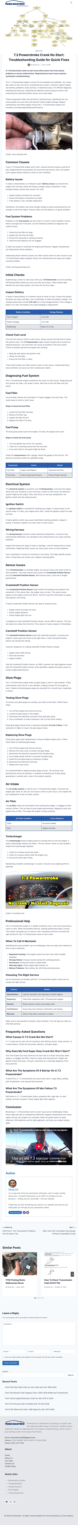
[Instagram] (14, 1502)
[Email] (27, 1212)
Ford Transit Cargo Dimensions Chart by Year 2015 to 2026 (29, 1398)
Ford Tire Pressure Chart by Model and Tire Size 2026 (27, 1404)
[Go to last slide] (5, 1274)
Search (5, 1371)
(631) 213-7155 (17, 1443)
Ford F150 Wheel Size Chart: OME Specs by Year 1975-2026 (29, 1409)
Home (7, 1455)
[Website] (24, 1212)
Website (57, 1351)
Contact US (9, 1464)
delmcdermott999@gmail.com (23, 1438)
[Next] (72, 1274)
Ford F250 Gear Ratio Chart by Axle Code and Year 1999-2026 (31, 1387)
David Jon (36, 65)
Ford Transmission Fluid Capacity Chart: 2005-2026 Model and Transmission (36, 1393)
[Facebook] (6, 1502)
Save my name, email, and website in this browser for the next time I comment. (34, 1357)
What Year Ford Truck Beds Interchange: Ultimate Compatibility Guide (59, 1231)
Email (31, 1351)
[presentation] (19, 1263)
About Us (9, 1458)
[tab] (34, 1297)
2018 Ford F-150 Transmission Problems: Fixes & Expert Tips (19, 1231)
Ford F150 (39, 51)
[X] (10, 1502)
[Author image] (29, 65)
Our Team (9, 1461)
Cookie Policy (10, 1466)
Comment (8, 1324)
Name (6, 1351)
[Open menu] (71, 2)
